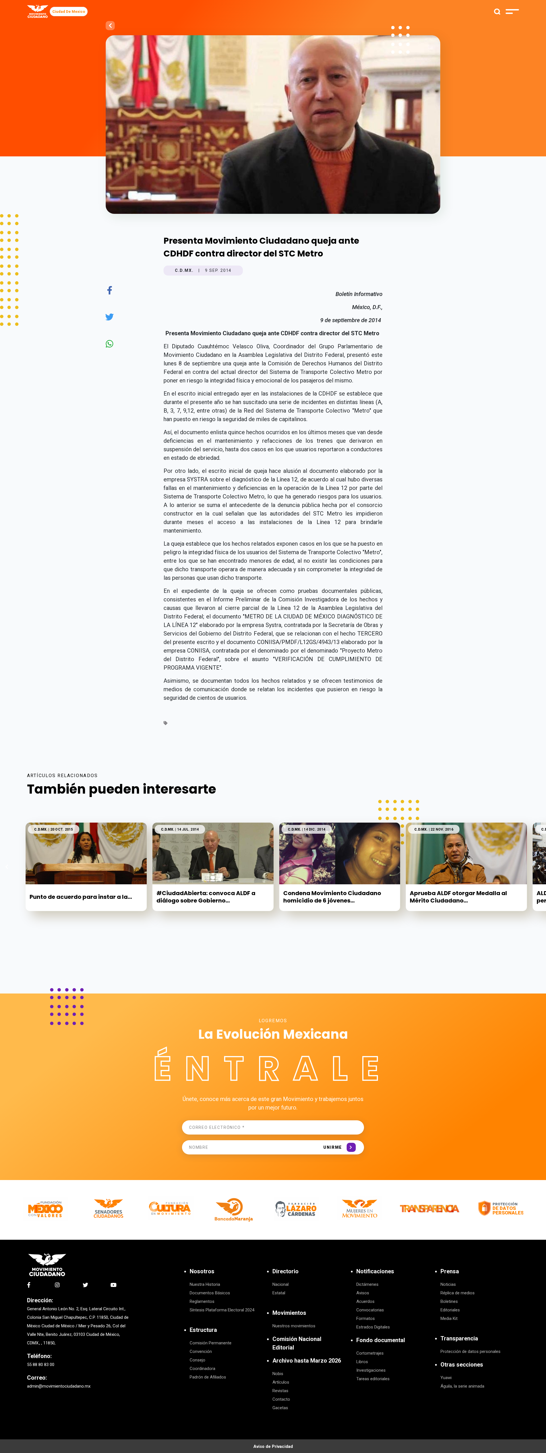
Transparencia (459, 1338)
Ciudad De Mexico (68, 11)
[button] (539, 866)
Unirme (332, 1147)
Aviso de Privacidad (273, 1446)
